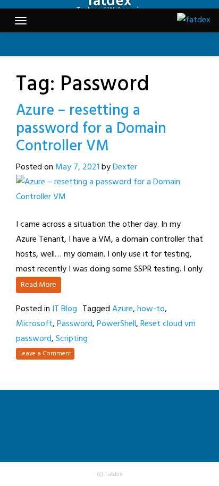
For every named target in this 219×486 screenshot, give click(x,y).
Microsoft (34, 324)
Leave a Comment (45, 353)
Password (74, 324)
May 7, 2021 (77, 167)
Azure (122, 309)
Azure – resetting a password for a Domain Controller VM (91, 128)
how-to (151, 309)
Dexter (125, 167)
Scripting (72, 339)
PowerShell (116, 324)
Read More (38, 285)
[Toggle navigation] (21, 21)
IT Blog (64, 309)
